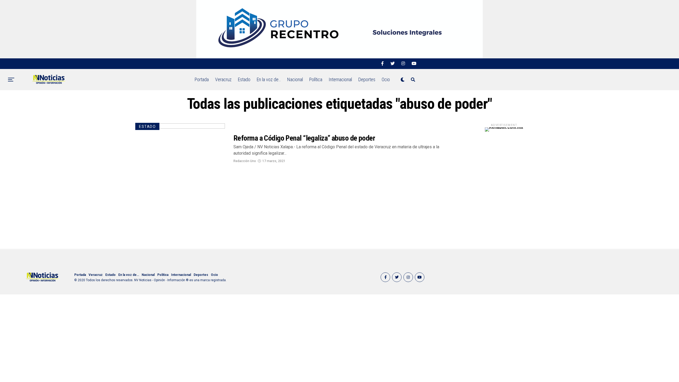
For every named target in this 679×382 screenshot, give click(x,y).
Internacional (340, 79)
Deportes (366, 79)
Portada (202, 79)
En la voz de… (269, 79)
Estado (244, 79)
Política (315, 79)
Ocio (386, 79)
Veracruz (223, 79)
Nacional (295, 79)
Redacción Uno (244, 161)
